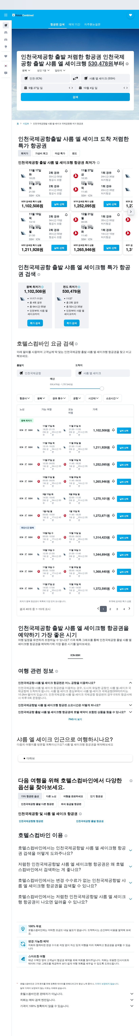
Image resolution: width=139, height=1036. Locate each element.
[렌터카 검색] (5, 39)
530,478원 (100, 63)
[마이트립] (5, 56)
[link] (35, 323)
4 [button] (124, 609)
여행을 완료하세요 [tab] (73, 796)
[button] (5, 15)
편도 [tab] (74, 153)
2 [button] (110, 609)
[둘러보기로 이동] (5, 46)
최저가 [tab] (24, 153)
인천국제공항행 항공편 (31, 821)
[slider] (102, 388)
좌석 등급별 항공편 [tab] (71, 804)
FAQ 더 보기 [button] (75, 719)
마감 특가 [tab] (60, 153)
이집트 (26, 123)
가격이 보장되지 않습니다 (106, 983)
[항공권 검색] (5, 25)
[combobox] (60, 70)
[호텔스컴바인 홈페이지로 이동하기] (22, 15)
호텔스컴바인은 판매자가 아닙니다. (41, 994)
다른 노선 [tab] (51, 796)
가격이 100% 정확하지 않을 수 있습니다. (44, 1006)
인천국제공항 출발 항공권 (90, 821)
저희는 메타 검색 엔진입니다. (37, 1000)
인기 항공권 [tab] (96, 796)
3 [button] (117, 609)
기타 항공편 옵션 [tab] (30, 796)
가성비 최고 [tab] (41, 153)
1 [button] (103, 609)
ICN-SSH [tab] (75, 655)
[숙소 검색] (5, 32)
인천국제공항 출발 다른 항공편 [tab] (37, 804)
